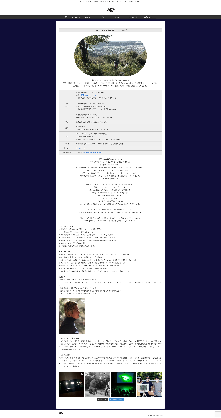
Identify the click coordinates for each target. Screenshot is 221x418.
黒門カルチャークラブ (88, 95)
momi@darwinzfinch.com (93, 153)
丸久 (82, 106)
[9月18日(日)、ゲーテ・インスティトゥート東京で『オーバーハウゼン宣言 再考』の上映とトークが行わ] (97, 384)
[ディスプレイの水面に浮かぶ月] (71, 384)
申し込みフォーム (82, 148)
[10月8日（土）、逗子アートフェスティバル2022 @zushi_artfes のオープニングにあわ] (123, 384)
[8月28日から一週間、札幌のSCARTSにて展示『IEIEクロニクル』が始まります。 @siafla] (149, 384)
